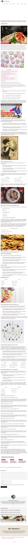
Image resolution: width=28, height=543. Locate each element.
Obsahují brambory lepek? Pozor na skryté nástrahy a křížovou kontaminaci (22, 462)
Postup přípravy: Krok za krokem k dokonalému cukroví (8, 73)
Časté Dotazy (3, 80)
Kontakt (25, 3)
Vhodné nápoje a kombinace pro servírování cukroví (8, 79)
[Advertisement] (14, 13)
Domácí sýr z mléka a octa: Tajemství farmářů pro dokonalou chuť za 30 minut (12, 521)
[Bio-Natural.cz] (2, 1)
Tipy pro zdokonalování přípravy (5, 75)
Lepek (10, 3)
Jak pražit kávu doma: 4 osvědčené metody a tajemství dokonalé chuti (4, 462)
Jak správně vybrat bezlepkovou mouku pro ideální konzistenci (9, 71)
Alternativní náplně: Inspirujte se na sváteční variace (8, 78)
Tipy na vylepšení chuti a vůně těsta (5, 72)
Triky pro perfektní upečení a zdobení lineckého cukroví (8, 74)
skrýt (11, 69)
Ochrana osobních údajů (10, 538)
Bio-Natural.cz (7, 1)
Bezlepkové (3, 43)
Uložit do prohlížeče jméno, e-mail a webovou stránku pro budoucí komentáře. (12, 484)
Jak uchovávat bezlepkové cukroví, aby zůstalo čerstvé (8, 77)
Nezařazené (3, 459)
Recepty (18, 3)
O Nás (22, 3)
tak (18, 85)
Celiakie (7, 3)
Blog (3, 538)
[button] (26, 6)
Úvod (4, 3)
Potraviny (13, 3)
